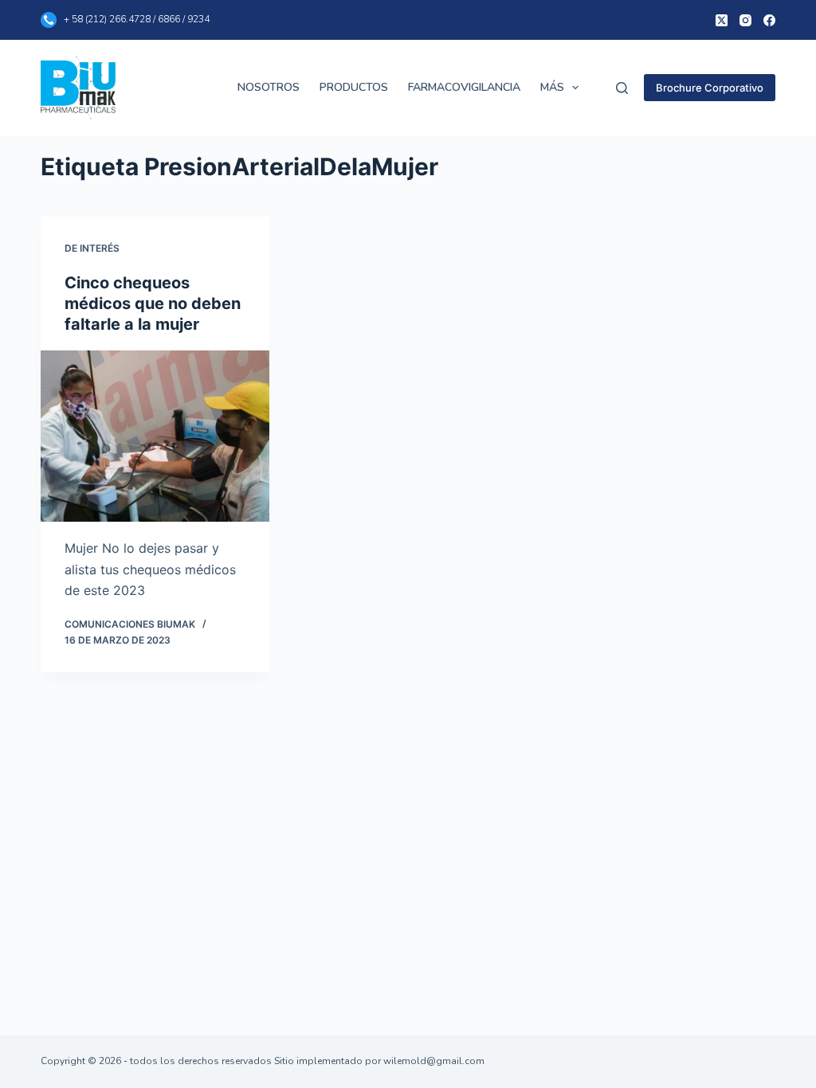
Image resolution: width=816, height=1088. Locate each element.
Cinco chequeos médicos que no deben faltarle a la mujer (153, 303)
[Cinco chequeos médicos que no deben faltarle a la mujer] (155, 436)
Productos (354, 87)
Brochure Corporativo (709, 87)
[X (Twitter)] (722, 20)
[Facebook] (769, 20)
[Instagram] (745, 20)
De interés (92, 248)
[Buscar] (622, 88)
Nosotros (268, 87)
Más (552, 87)
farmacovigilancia (464, 87)
